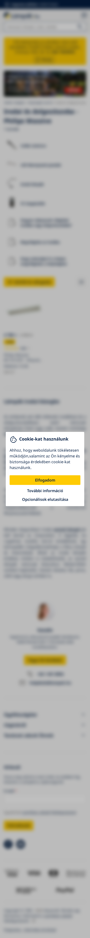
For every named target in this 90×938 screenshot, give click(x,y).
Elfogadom (45, 480)
